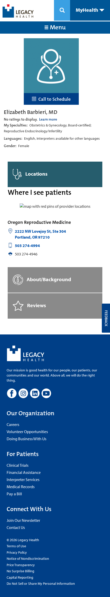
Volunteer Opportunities (27, 431)
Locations (36, 174)
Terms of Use (16, 546)
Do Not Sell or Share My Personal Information (41, 583)
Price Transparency (21, 565)
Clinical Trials (17, 465)
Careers (13, 424)
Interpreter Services (23, 479)
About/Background (48, 279)
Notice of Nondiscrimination (28, 558)
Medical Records (21, 486)
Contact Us (16, 527)
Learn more (48, 119)
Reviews (36, 305)
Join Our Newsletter (23, 520)
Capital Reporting (20, 577)
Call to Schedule (53, 99)
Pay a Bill (14, 493)
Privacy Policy (17, 552)
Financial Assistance (24, 472)
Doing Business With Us (26, 438)
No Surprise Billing (20, 571)
